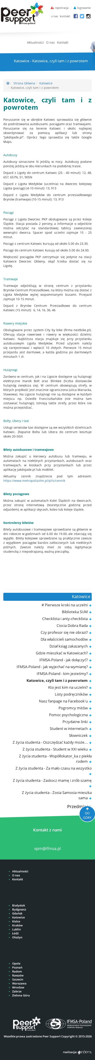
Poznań (17, 967)
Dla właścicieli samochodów (64, 639)
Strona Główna (24, 83)
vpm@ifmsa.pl (47, 848)
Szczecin (17, 979)
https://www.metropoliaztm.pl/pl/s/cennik (34, 480)
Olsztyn (17, 937)
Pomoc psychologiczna (68, 714)
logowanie (84, 8)
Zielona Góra (21, 995)
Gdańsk (17, 913)
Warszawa (19, 983)
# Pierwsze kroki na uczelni (65, 604)
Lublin (16, 929)
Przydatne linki (75, 721)
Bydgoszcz (19, 909)
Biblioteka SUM (75, 611)
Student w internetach (69, 728)
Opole (16, 963)
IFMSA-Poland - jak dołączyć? (63, 659)
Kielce (16, 921)
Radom (17, 971)
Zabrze (16, 991)
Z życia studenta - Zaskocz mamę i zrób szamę (52, 780)
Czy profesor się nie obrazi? (64, 632)
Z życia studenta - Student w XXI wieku (55, 749)
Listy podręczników (71, 694)
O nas (50, 42)
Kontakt (62, 42)
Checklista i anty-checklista (65, 618)
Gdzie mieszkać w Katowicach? (62, 652)
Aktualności (35, 42)
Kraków (17, 925)
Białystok (18, 905)
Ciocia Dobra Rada (72, 625)
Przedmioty (78, 806)
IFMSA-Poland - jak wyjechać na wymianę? (52, 666)
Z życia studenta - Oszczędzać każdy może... (50, 742)
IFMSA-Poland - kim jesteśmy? (62, 673)
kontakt (65, 16)
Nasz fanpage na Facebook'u (63, 701)
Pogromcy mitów (73, 707)
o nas (54, 16)
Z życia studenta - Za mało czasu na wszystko (53, 768)
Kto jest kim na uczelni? (68, 687)
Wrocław (18, 987)
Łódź (15, 933)
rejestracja (61, 8)
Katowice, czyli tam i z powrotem (57, 680)
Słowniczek (78, 735)
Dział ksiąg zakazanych (68, 646)
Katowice (46, 83)
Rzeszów (18, 975)
